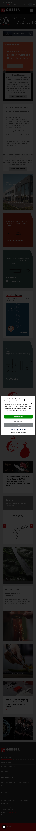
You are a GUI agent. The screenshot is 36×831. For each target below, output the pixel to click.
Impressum (12, 432)
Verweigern (18, 421)
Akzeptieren (18, 416)
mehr (18, 425)
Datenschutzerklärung (21, 432)
